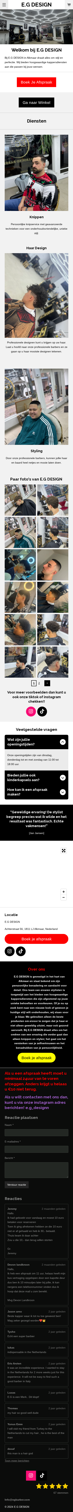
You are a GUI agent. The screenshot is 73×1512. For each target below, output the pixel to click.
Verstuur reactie (16, 1184)
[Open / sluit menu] (4, 4)
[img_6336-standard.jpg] (52, 662)
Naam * (9, 1124)
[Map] (36, 874)
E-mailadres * (13, 1141)
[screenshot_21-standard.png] (20, 630)
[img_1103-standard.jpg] (52, 500)
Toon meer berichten (17, 1460)
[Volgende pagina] (47, 683)
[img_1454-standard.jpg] (20, 500)
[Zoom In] (63, 892)
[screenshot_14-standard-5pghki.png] (20, 597)
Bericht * (10, 1157)
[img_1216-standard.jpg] (52, 532)
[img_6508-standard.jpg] (52, 630)
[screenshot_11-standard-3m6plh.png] (52, 565)
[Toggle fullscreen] (63, 850)
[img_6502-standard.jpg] (20, 662)
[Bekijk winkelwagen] (69, 4)
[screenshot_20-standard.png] (52, 597)
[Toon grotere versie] (36, 173)
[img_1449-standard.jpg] (20, 532)
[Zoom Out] (63, 897)
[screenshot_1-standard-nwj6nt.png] (20, 565)
